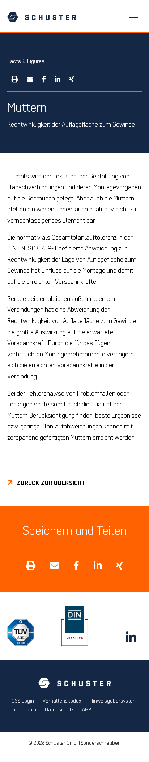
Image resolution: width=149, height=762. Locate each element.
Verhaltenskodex (62, 701)
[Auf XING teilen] (71, 78)
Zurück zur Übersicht (51, 483)
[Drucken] (14, 78)
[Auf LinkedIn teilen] (57, 78)
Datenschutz (59, 710)
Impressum (24, 710)
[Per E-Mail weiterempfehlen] (30, 78)
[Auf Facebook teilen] (44, 78)
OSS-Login (23, 701)
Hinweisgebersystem (113, 701)
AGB (86, 710)
